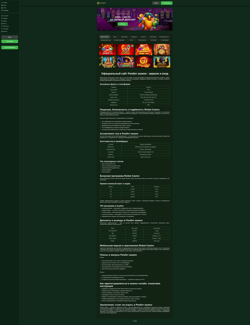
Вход (156, 3)
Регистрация (166, 3)
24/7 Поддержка (11, 47)
